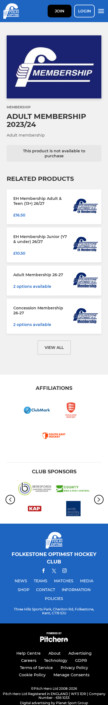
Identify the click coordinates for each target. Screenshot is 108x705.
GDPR (81, 660)
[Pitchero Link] (54, 640)
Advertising (80, 653)
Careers (28, 660)
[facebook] (43, 571)
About (54, 653)
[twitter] (54, 571)
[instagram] (64, 571)
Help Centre (28, 653)
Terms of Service (36, 667)
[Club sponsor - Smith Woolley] (73, 509)
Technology (55, 660)
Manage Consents (71, 674)
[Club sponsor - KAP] (35, 509)
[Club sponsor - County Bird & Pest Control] (73, 489)
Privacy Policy (74, 667)
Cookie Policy (32, 674)
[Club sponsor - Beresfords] (35, 489)
